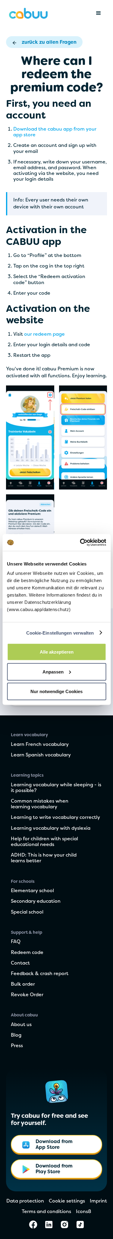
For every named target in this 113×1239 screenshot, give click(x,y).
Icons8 (83, 1211)
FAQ (15, 942)
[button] (98, 13)
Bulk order (23, 984)
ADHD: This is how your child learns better (44, 858)
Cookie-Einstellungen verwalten (60, 632)
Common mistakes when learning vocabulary (39, 804)
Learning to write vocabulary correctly (55, 817)
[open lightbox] (30, 437)
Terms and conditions (46, 1211)
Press (17, 1046)
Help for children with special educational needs (44, 842)
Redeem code (27, 952)
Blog (16, 1035)
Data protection (25, 1201)
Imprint (98, 1201)
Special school (27, 912)
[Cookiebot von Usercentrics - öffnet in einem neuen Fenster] (80, 543)
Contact (20, 963)
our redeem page (44, 334)
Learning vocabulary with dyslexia (50, 828)
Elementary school (32, 891)
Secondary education (36, 901)
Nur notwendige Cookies (56, 691)
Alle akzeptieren (57, 651)
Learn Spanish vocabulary (41, 755)
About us (21, 1024)
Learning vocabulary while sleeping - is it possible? (56, 788)
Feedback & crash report (39, 973)
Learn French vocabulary (40, 744)
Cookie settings (67, 1201)
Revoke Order (27, 995)
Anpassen (53, 671)
